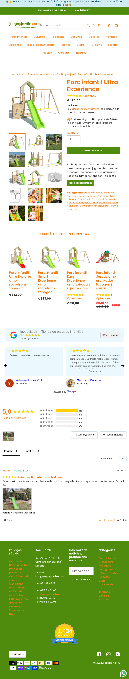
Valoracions (16, 610)
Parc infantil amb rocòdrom (82, 196)
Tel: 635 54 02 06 (45, 601)
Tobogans (105, 565)
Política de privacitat (16, 570)
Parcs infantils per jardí (61, 74)
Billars (102, 580)
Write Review (110, 335)
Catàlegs (15, 606)
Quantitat (73, 132)
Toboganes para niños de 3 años (109, 571)
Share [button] (9, 520)
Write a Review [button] (115, 434)
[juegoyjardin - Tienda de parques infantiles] (14, 335)
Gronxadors (106, 562)
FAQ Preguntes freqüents (18, 601)
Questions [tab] (30, 451)
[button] (98, 25)
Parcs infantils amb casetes (87, 205)
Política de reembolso (16, 593)
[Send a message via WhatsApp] (123, 673)
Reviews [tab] (8, 451)
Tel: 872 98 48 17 (45, 598)
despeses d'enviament (85, 109)
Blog (12, 614)
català (16, 654)
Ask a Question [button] (86, 434)
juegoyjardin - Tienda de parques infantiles (51, 331)
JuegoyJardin (17, 74)
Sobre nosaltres (19, 565)
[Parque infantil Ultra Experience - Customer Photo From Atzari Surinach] (8, 436)
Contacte (15, 561)
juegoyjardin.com (110, 662)
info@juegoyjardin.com (49, 594)
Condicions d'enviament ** (18, 585)
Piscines (104, 599)
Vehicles (104, 595)
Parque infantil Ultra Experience (19, 512)
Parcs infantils (36, 74)
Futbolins (104, 577)
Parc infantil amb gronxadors (98, 192)
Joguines (104, 592)
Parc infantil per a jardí (85, 202)
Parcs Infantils (107, 558)
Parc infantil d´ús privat (90, 199)
